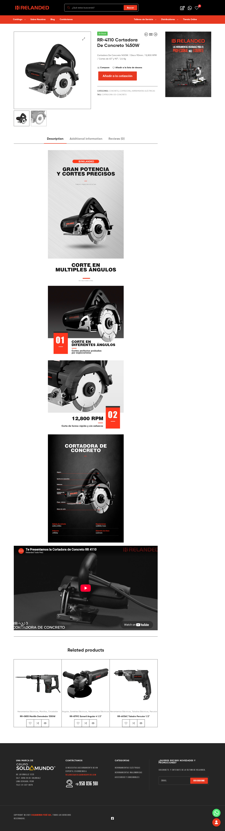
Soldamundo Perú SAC (41, 815)
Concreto (114, 91)
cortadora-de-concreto (114, 94)
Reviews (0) (117, 138)
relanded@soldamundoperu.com (81, 774)
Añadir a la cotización (117, 76)
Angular (65, 711)
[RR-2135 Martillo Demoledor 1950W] (146, 34)
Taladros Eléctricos (140, 711)
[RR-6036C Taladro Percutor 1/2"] (155, 34)
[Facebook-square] (112, 818)
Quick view (45, 723)
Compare (104, 67)
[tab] (55, 139)
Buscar (130, 7)
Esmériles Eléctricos (78, 711)
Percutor (153, 711)
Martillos (43, 711)
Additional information (86, 138)
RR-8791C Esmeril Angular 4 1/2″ (86, 716)
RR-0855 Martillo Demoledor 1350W (37, 716)
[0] (197, 8)
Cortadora (125, 91)
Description (55, 138)
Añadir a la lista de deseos (128, 67)
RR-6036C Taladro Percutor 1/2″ (133, 716)
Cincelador (53, 711)
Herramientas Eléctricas (143, 91)
